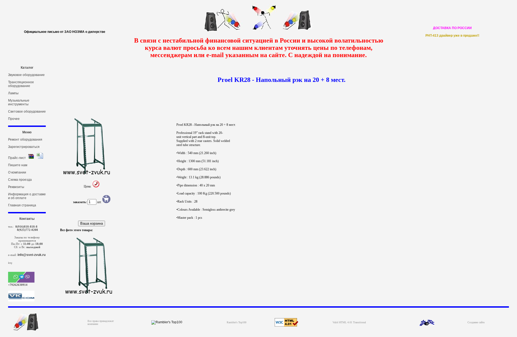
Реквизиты (16, 187)
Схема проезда (20, 180)
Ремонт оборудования (25, 139)
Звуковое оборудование (26, 75)
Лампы (13, 93)
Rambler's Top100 (236, 322)
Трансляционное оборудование (21, 84)
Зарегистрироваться (24, 147)
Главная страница (22, 205)
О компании (17, 172)
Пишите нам (17, 165)
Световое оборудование (27, 111)
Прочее (14, 119)
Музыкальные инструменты (18, 102)
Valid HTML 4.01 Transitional (349, 322)
